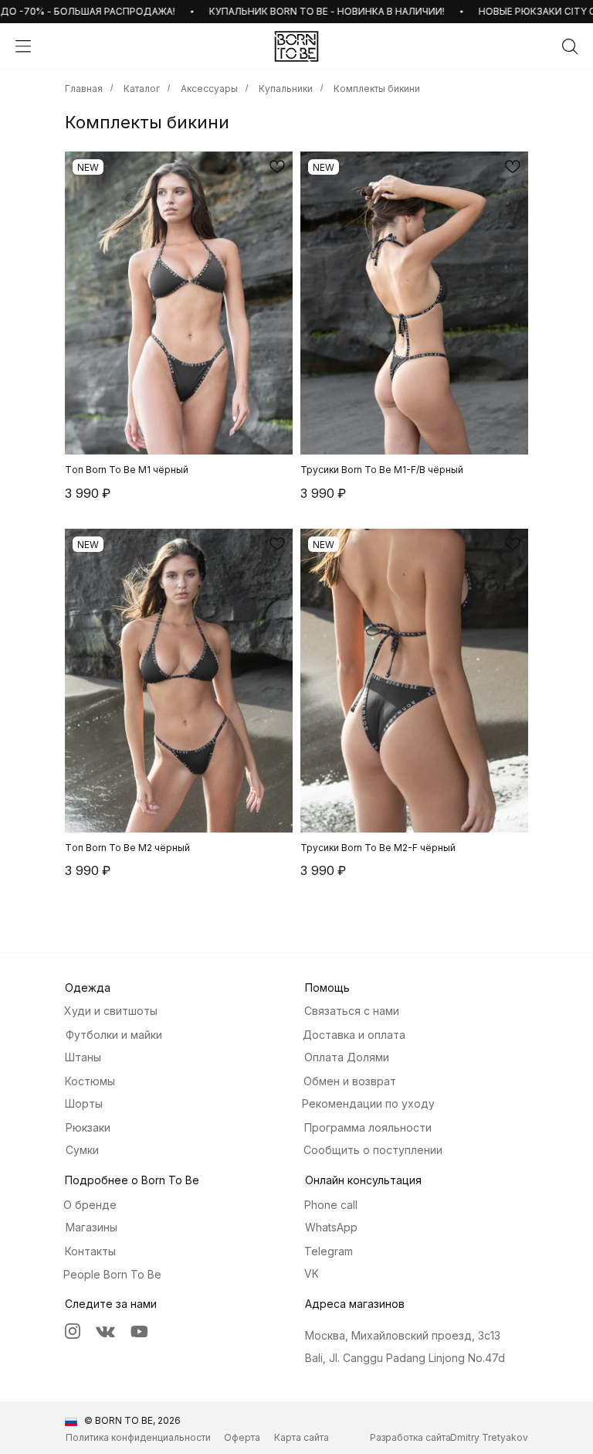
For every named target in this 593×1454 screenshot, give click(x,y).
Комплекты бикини (377, 88)
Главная (84, 88)
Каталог (142, 88)
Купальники (286, 88)
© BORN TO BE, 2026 (132, 1420)
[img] (296, 46)
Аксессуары (209, 88)
